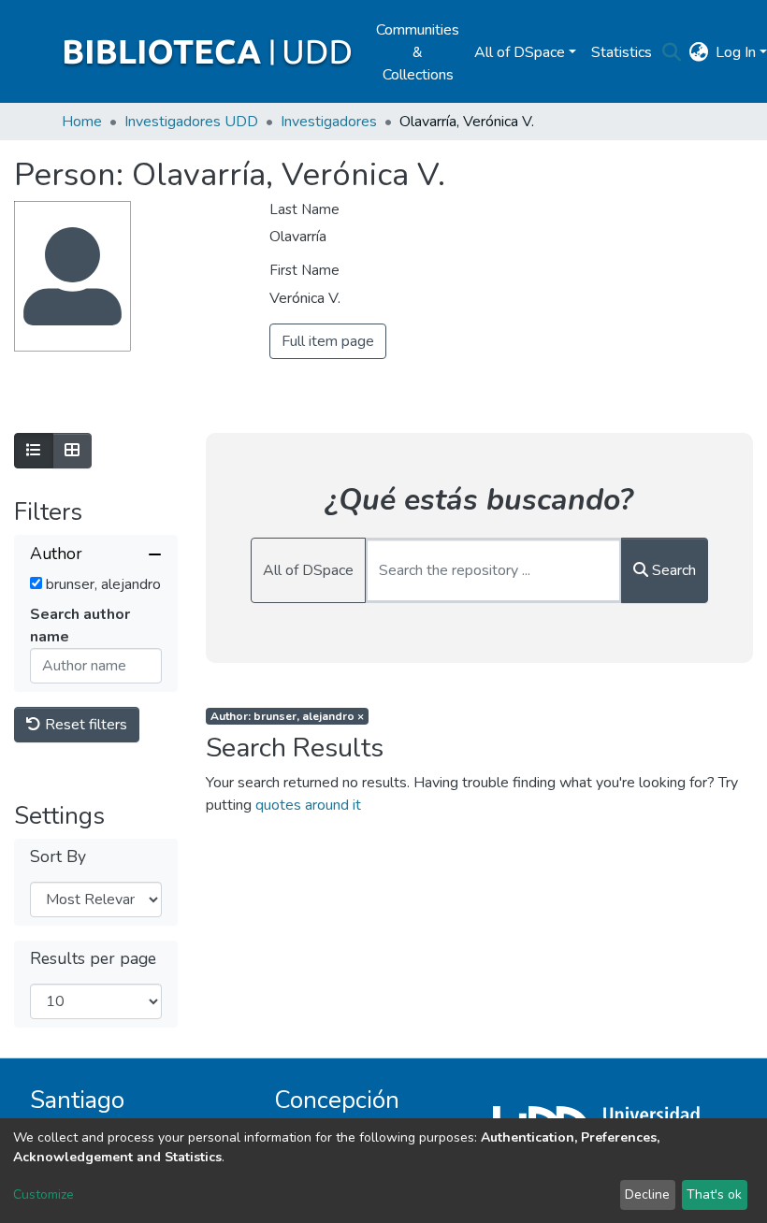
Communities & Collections (417, 52)
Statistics (621, 52)
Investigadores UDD (191, 121)
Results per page (93, 959)
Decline (647, 1194)
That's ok (714, 1194)
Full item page (328, 341)
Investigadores (329, 121)
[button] (698, 52)
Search (672, 570)
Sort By (58, 857)
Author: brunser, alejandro (287, 716)
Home (82, 121)
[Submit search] (671, 52)
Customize (43, 1194)
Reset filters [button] (84, 724)
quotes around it (308, 805)
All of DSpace (308, 570)
